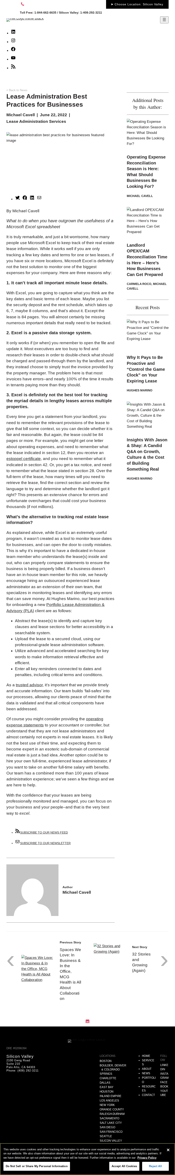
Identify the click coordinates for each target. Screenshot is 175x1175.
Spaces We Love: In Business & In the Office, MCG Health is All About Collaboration (70, 974)
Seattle (106, 1136)
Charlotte (108, 1078)
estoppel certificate (23, 458)
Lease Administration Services (36, 121)
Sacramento (109, 1118)
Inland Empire (110, 1096)
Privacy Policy (146, 1157)
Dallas (105, 1082)
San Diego (107, 1127)
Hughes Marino (139, 390)
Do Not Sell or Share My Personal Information (37, 1166)
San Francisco (111, 1131)
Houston (106, 1091)
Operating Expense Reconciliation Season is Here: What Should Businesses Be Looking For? (146, 172)
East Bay (107, 1087)
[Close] (168, 1150)
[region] (87, 1159)
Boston (105, 1061)
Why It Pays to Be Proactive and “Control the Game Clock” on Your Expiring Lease (146, 369)
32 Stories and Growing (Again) (141, 962)
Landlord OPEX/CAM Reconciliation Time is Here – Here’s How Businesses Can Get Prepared (147, 260)
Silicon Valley (111, 1140)
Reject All (155, 1166)
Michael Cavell (20, 115)
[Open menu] (164, 19)
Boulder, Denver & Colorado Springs (113, 1069)
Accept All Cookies (124, 1166)
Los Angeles (109, 1100)
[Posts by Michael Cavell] (32, 913)
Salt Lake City (111, 1122)
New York (107, 1105)
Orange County (112, 1109)
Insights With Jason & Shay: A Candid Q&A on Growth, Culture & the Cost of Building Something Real (147, 454)
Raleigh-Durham (112, 1114)
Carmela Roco (139, 284)
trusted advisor (29, 685)
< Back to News (16, 90)
